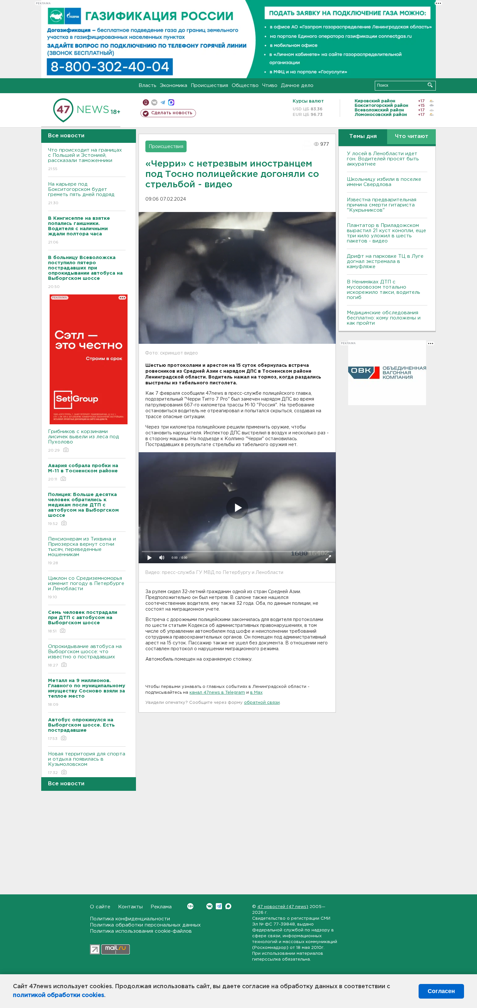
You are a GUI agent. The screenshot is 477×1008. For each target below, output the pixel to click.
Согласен (441, 991)
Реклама (161, 907)
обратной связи (262, 702)
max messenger (171, 102)
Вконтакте (209, 906)
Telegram (219, 906)
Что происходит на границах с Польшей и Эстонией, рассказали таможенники (85, 159)
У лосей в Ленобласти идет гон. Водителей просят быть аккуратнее (383, 159)
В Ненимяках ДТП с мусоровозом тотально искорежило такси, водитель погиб (383, 290)
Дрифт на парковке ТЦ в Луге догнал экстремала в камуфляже (385, 261)
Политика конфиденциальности (130, 919)
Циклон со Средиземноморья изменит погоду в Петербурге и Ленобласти (86, 587)
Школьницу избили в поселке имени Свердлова (384, 182)
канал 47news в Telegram (217, 692)
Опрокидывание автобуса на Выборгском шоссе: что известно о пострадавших (85, 655)
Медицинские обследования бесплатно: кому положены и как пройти (384, 318)
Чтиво (269, 85)
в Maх (256, 692)
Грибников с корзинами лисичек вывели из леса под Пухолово (83, 440)
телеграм (163, 102)
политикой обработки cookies (58, 995)
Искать (430, 84)
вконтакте (154, 102)
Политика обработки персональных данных (145, 925)
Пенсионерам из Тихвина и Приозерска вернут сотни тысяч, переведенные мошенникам (82, 551)
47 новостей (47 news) (282, 907)
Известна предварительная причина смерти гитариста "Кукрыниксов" (381, 205)
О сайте (100, 907)
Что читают (411, 136)
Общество (245, 85)
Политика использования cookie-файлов (141, 931)
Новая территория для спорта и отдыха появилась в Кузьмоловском (86, 763)
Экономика (173, 85)
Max (228, 906)
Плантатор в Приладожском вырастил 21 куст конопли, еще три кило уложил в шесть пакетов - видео (386, 233)
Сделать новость (171, 113)
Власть (147, 85)
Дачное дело (297, 85)
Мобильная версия (146, 102)
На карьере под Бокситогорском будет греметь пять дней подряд (81, 193)
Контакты (130, 907)
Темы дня (363, 136)
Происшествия (209, 85)
